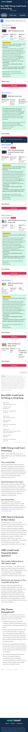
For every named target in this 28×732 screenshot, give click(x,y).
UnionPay (22, 15)
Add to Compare (6, 25)
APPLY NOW (18, 85)
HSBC (15, 669)
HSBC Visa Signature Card (16, 31)
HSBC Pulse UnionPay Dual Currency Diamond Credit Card (16, 152)
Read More (18, 365)
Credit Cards (9, 669)
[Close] (25, 140)
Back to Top (24, 372)
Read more (14, 10)
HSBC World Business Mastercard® (14, 345)
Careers (13, 723)
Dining (4, 15)
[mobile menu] (26, 1)
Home (2, 669)
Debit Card (12, 15)
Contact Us (20, 723)
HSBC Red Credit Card (15, 96)
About (7, 723)
